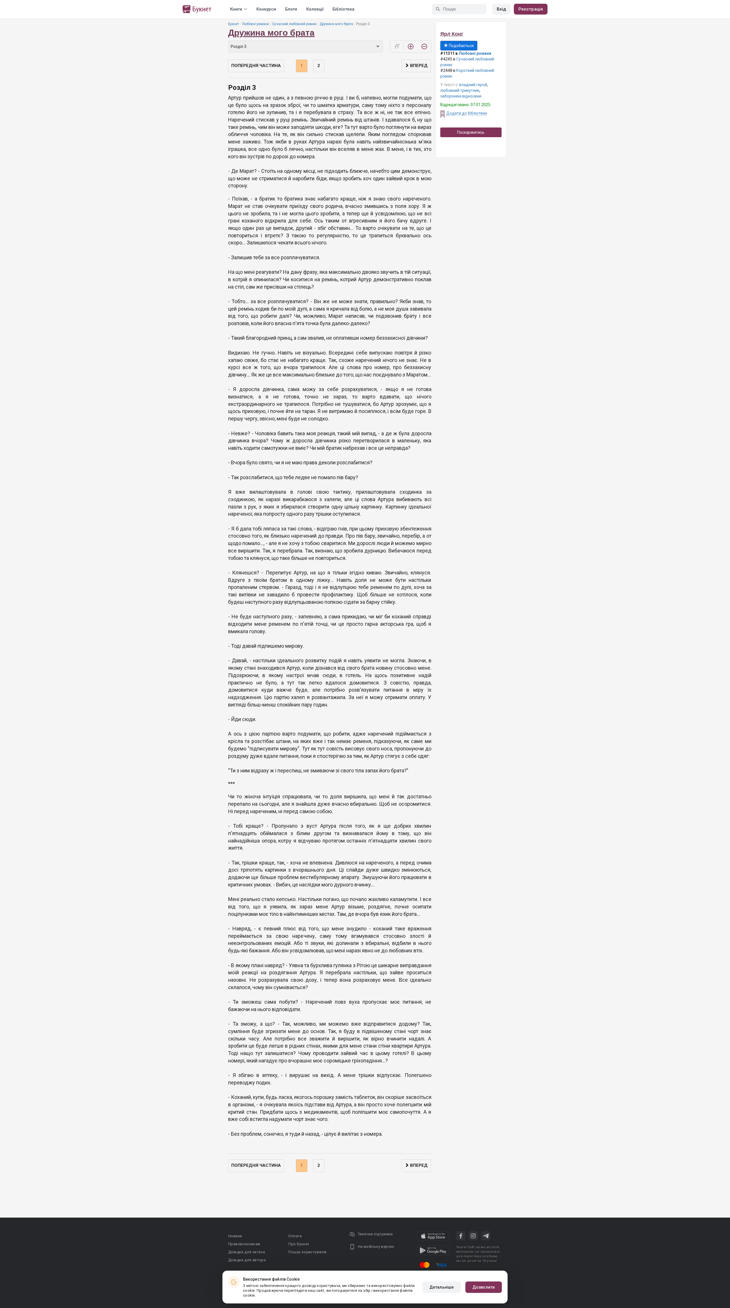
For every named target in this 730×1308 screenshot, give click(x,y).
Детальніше (441, 1287)
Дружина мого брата (336, 24)
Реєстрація (530, 9)
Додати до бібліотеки (466, 113)
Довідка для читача (246, 1252)
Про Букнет (298, 1244)
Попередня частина (256, 65)
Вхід (501, 9)
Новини (235, 1236)
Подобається (461, 45)
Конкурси (266, 9)
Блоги (291, 9)
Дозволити (484, 1287)
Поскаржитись (470, 132)
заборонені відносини (460, 96)
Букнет (233, 24)
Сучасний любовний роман (294, 24)
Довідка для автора (247, 1260)
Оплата (295, 1236)
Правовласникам (244, 1244)
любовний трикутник (459, 90)
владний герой (473, 84)
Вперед (418, 65)
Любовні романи (255, 24)
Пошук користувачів (307, 1252)
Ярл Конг (451, 34)
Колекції (314, 9)
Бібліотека (343, 9)
